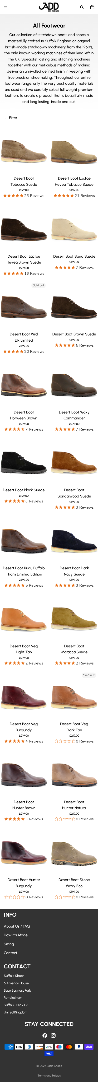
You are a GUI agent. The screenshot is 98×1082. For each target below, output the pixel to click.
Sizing (9, 944)
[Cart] (92, 7)
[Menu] (5, 7)
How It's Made (16, 935)
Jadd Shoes (54, 1066)
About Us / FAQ (17, 926)
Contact (10, 953)
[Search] (82, 7)
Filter (13, 118)
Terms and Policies (49, 1075)
